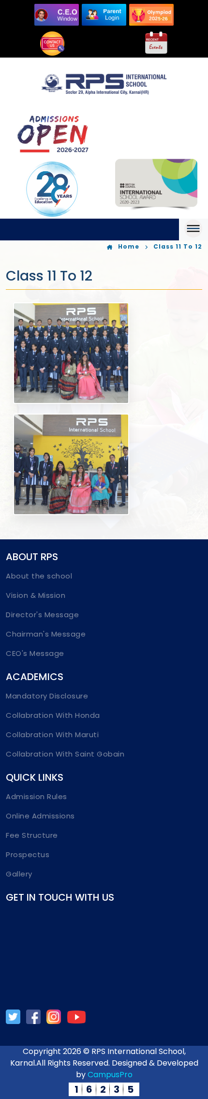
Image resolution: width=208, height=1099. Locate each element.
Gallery (19, 874)
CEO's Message (35, 653)
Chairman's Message (46, 634)
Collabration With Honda (53, 715)
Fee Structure (32, 835)
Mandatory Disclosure (47, 696)
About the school (39, 576)
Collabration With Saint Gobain (65, 754)
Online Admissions (40, 816)
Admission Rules (36, 796)
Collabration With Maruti (52, 734)
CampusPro (110, 1074)
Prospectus (27, 854)
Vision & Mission (35, 595)
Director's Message (42, 614)
